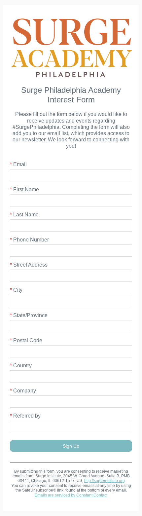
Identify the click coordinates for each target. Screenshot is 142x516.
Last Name (24, 214)
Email (18, 164)
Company (23, 390)
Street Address (29, 265)
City (16, 290)
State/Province (29, 315)
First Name (24, 189)
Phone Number (29, 239)
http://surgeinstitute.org (104, 480)
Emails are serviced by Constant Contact (71, 495)
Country (21, 365)
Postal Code (26, 340)
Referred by (25, 416)
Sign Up (71, 446)
